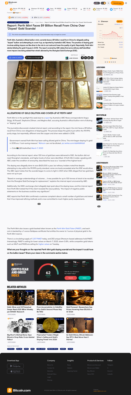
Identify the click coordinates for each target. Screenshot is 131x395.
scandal (63, 348)
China (26, 348)
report (47, 118)
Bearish (71, 278)
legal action (41, 348)
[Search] (108, 3)
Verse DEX (90, 374)
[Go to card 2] (107, 62)
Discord (109, 371)
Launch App (117, 3)
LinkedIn (110, 374)
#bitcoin (42, 143)
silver (70, 348)
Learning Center (72, 371)
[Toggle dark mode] (103, 3)
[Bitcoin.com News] (11, 3)
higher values (44, 244)
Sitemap (49, 380)
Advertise (50, 371)
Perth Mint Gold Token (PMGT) (69, 228)
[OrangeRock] (17, 13)
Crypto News (39, 22)
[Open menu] (126, 3)
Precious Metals (52, 348)
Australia (11, 348)
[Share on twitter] (85, 57)
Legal (49, 377)
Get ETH (119, 21)
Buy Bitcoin (91, 371)
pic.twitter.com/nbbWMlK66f (73, 143)
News (31, 22)
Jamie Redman (73, 58)
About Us (50, 365)
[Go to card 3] (109, 62)
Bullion (19, 348)
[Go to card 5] (113, 62)
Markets (69, 368)
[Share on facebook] (82, 57)
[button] (41, 57)
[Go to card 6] (115, 62)
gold (32, 348)
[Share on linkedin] (92, 57)
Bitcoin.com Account (94, 365)
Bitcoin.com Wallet (93, 368)
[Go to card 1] (105, 62)
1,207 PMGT (37, 239)
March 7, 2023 (37, 148)
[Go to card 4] (111, 62)
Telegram (110, 365)
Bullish (84, 278)
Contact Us (50, 368)
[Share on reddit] (88, 57)
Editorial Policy (51, 374)
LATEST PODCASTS (102, 163)
